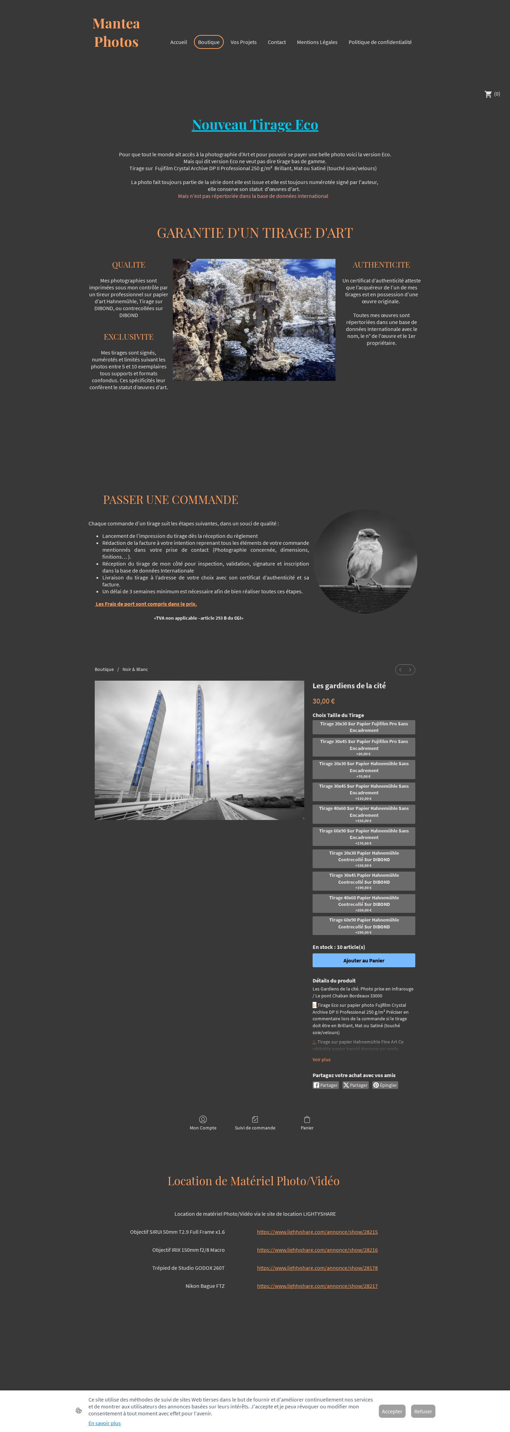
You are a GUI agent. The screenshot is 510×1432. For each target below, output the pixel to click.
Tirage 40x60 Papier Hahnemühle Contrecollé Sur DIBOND (364, 903)
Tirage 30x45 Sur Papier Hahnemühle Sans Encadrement (364, 792)
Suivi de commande (255, 1128)
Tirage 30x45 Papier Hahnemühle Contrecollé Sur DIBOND (364, 881)
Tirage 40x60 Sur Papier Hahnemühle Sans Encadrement (364, 814)
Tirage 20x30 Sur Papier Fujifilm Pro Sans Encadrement (364, 727)
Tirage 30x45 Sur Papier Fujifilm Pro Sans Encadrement (364, 747)
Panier (307, 1128)
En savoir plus (104, 1423)
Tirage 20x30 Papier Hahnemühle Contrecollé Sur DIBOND (364, 859)
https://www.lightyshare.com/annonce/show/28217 (317, 1285)
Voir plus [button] (322, 1059)
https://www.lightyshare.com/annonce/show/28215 (317, 1231)
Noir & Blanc (135, 669)
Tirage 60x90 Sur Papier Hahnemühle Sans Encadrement (364, 837)
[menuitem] (400, 670)
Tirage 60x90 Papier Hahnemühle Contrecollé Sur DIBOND (364, 926)
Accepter (392, 1411)
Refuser (423, 1411)
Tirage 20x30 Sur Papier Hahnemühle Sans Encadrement (364, 769)
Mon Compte (203, 1128)
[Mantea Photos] (116, 76)
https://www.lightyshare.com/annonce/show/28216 (317, 1249)
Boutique (104, 669)
